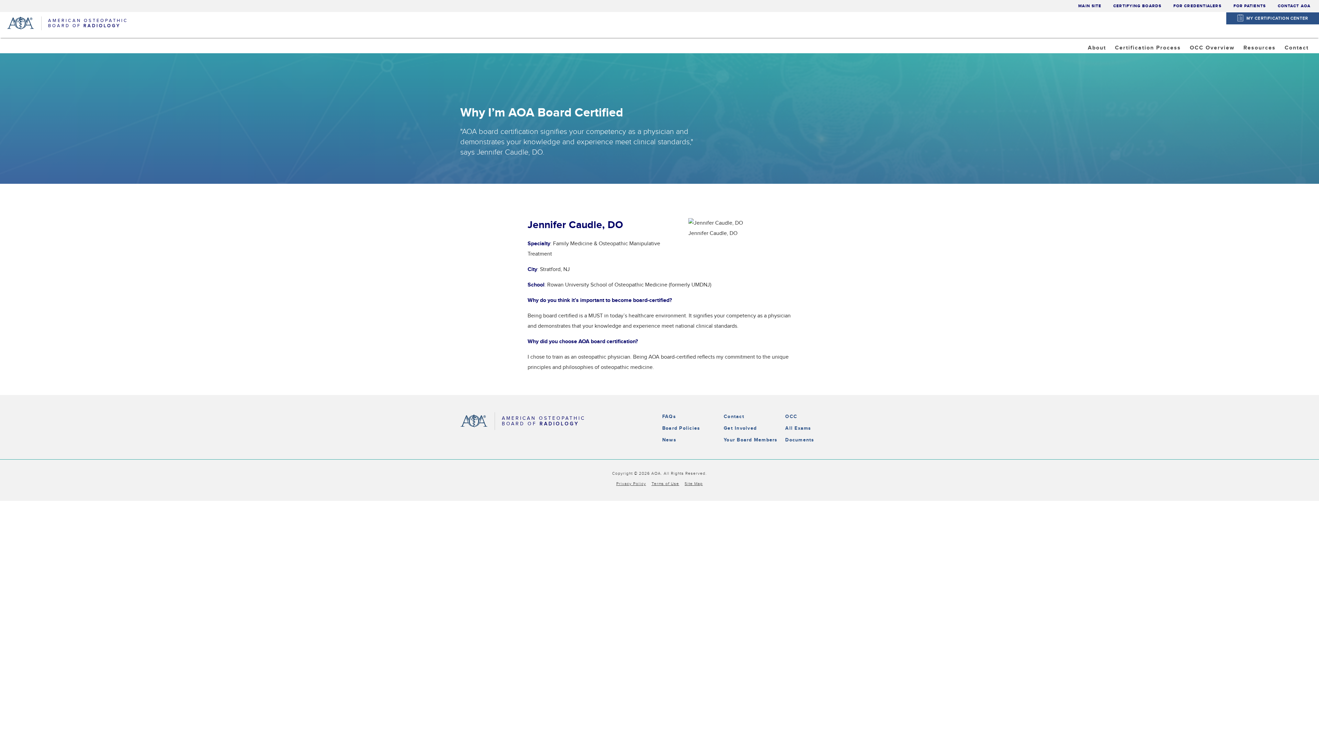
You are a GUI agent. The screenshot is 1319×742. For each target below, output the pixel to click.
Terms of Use (665, 483)
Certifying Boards (1137, 6)
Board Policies (681, 428)
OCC (791, 416)
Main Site (1089, 6)
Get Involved (740, 428)
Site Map (694, 483)
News (669, 440)
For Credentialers (1197, 6)
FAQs (669, 416)
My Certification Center (1277, 18)
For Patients (1249, 6)
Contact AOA (1294, 6)
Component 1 (1215, 65)
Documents (799, 440)
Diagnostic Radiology (1152, 65)
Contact (734, 416)
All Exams (798, 428)
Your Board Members (750, 440)
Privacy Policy (631, 483)
